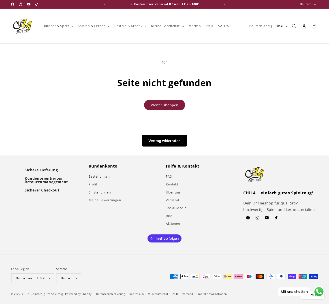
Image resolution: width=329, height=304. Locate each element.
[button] (57, 26)
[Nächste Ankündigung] (224, 4)
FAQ (169, 176)
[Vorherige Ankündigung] (105, 4)
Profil (93, 184)
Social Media (176, 208)
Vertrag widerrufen (164, 140)
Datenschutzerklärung (110, 293)
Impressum (136, 293)
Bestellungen (99, 176)
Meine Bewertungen (105, 200)
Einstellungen (100, 192)
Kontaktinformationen (212, 293)
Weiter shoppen (164, 105)
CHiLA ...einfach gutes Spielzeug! (43, 293)
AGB (175, 293)
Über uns (173, 192)
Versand (172, 200)
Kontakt (172, 184)
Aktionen (173, 223)
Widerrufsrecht (158, 293)
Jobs (169, 216)
